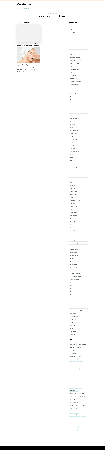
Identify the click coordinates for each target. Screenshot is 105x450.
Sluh (71, 270)
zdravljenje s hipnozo (74, 436)
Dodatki (72, 66)
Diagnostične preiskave (75, 60)
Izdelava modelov (74, 127)
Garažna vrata (73, 103)
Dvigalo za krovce (74, 75)
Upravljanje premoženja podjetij (77, 310)
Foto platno (73, 99)
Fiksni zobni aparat (74, 93)
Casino (71, 51)
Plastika (72, 224)
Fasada (72, 90)
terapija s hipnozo (74, 420)
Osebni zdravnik (74, 212)
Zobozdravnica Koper (75, 334)
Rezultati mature (74, 249)
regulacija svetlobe (74, 402)
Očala (71, 197)
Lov (71, 176)
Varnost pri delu (74, 316)
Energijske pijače (74, 84)
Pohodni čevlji (73, 230)
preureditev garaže (74, 399)
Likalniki (72, 173)
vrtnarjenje (81, 430)
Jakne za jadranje (74, 133)
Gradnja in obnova (74, 106)
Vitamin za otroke (74, 322)
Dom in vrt (72, 72)
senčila (83, 405)
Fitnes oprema (73, 96)
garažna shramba (74, 353)
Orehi (71, 209)
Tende (71, 294)
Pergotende (73, 218)
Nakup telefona (73, 188)
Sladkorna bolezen (74, 267)
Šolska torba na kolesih (75, 276)
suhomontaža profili (74, 417)
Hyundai (72, 112)
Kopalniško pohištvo (75, 151)
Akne (71, 26)
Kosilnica (72, 154)
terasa (82, 420)
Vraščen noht (73, 325)
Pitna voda (72, 221)
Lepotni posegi (73, 167)
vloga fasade (73, 430)
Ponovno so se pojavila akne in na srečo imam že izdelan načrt (28, 45)
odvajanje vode (73, 393)
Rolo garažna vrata (74, 255)
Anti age (72, 35)
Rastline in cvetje (74, 243)
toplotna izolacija (74, 423)
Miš (71, 182)
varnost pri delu (73, 426)
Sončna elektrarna (74, 279)
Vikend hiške (73, 319)
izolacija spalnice (83, 359)
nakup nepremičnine (74, 374)
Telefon (72, 291)
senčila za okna (73, 408)
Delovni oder (73, 54)
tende (83, 417)
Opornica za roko (74, 206)
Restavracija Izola (74, 246)
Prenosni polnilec (74, 240)
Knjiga (71, 142)
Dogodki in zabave (74, 69)
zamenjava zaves (73, 433)
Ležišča (71, 170)
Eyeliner (72, 87)
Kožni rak (72, 157)
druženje (72, 347)
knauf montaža (73, 365)
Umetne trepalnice (74, 307)
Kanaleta (72, 136)
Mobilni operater (74, 185)
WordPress (78, 448)
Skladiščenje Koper (74, 264)
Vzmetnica (72, 328)
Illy (70, 115)
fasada (78, 350)
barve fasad (72, 344)
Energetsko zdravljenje (75, 81)
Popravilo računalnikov (75, 234)
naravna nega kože (74, 381)
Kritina (71, 160)
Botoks (71, 45)
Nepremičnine (73, 191)
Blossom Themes (66, 448)
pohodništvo (73, 396)
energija (72, 350)
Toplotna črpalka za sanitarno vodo (78, 304)
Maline (71, 179)
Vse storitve (24, 4)
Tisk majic (72, 301)
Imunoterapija (73, 118)
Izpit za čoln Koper (74, 130)
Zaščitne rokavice (74, 331)
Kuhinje (72, 163)
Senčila (71, 261)
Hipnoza (72, 109)
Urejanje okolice (74, 313)
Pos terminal (73, 237)
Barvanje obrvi (73, 39)
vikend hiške (82, 426)
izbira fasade (73, 359)
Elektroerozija (73, 78)
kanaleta (80, 362)
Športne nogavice (74, 285)
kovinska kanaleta (74, 368)
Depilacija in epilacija (75, 57)
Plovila (71, 227)
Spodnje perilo (73, 282)
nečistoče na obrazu (74, 384)
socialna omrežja (74, 414)
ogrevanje (82, 393)
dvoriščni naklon (80, 347)
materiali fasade (73, 371)
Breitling (72, 48)
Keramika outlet (74, 139)
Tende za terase (74, 298)
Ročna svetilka (73, 252)
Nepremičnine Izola (74, 194)
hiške (80, 356)
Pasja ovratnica (73, 215)
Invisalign (72, 124)
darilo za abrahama (82, 344)
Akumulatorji (73, 32)
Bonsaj (71, 42)
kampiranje (72, 362)
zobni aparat (73, 439)
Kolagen (72, 145)
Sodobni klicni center (75, 273)
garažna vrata (73, 356)
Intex (71, 121)
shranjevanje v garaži (74, 411)
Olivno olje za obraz (74, 203)
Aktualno (72, 29)
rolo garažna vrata (74, 405)
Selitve (71, 258)
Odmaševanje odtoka (75, 200)
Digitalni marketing (74, 63)
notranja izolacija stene (75, 387)
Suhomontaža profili (75, 288)
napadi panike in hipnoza (75, 378)
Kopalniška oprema (74, 148)
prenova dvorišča (82, 396)
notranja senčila (73, 390)
